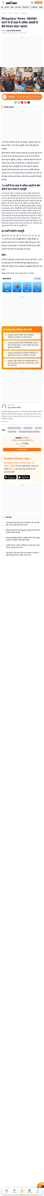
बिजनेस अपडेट (25, 463)
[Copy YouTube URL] (22, 102)
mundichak (12, 432)
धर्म (33, 463)
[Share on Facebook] (18, 102)
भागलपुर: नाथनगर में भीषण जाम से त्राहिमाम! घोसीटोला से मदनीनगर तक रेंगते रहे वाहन (20, 336)
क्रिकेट (6, 466)
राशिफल (13, 466)
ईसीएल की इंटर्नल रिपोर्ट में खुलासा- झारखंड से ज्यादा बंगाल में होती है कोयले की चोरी (23, 531)
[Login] (22, 1191)
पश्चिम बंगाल (25, 7)
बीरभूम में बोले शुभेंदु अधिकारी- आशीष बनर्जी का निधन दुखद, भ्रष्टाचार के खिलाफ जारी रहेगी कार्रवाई (23, 538)
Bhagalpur (24, 13)
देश (5, 463)
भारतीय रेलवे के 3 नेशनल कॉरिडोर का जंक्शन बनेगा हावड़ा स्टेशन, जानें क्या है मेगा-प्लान (23, 546)
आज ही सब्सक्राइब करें (22, 449)
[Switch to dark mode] (32, 2)
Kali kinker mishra (14, 30)
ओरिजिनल (34, 7)
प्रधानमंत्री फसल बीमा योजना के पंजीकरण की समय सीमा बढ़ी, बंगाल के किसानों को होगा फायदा (22, 523)
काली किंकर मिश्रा (15, 407)
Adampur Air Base (14, 428)
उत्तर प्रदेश (18, 7)
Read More (5, 422)
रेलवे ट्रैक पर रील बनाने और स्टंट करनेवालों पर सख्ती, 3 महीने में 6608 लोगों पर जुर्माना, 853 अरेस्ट (22, 554)
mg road (38, 428)
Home (3, 13)
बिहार (12, 7)
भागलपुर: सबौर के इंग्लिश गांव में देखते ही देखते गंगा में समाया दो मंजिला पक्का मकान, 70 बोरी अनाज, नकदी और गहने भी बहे (23, 363)
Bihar (16, 13)
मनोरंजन (17, 463)
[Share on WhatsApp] (15, 102)
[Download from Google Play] (10, 477)
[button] (22, 79)
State (9, 13)
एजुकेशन (41, 7)
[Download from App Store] (24, 477)
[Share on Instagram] (25, 102)
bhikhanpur (28, 428)
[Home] (11, 2)
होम (2, 7)
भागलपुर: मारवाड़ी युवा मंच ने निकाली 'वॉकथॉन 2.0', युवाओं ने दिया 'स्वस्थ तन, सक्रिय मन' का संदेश (23, 354)
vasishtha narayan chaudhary (29, 432)
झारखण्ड (7, 7)
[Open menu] (3, 2)
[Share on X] (28, 102)
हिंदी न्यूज (12, 469)
